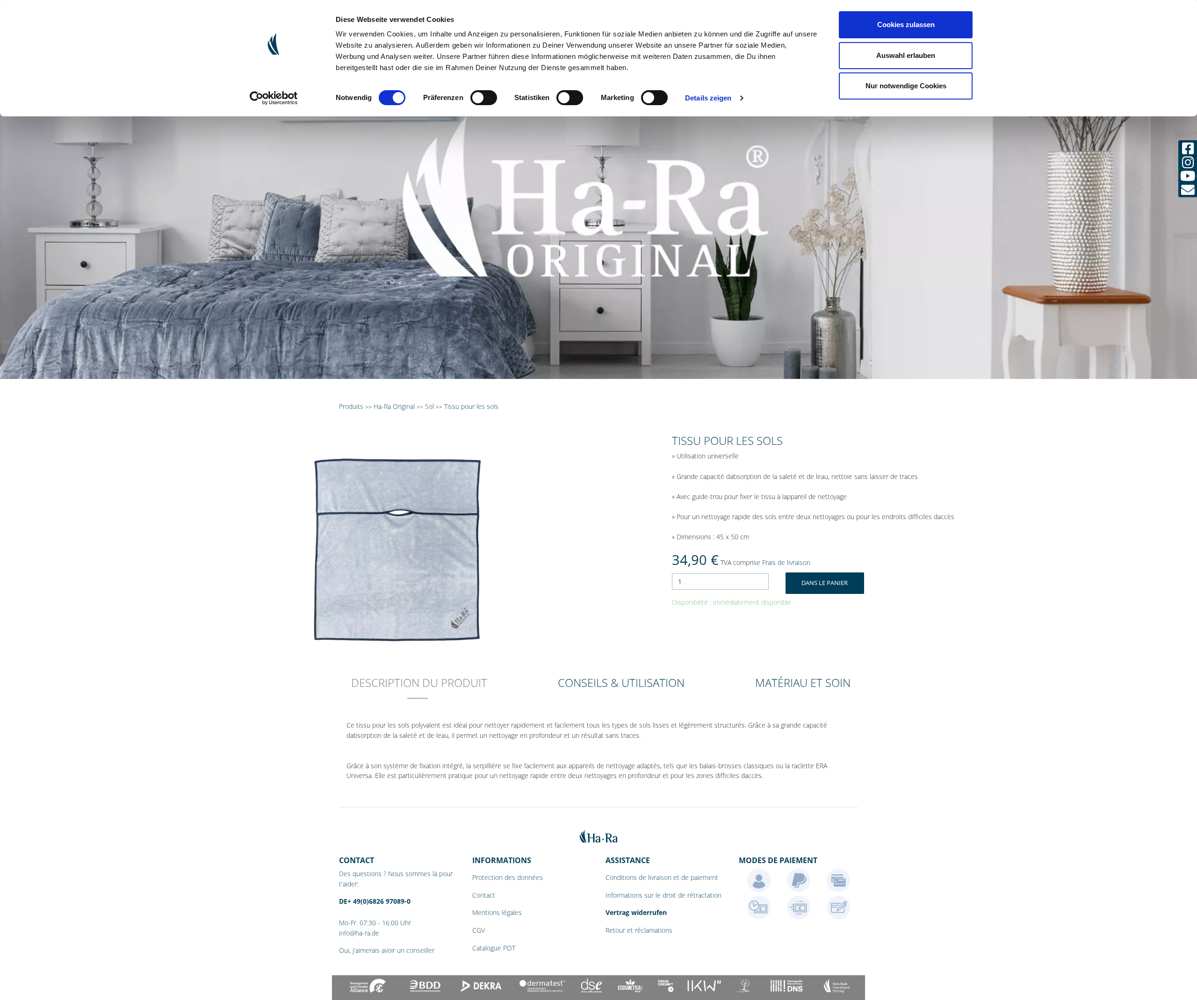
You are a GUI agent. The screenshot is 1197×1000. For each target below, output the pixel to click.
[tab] (419, 689)
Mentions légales (497, 912)
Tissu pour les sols (471, 406)
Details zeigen (708, 98)
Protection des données (507, 877)
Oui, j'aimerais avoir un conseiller (386, 950)
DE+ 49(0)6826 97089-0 (375, 901)
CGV (478, 930)
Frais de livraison (786, 562)
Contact (483, 895)
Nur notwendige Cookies (905, 86)
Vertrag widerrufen (636, 912)
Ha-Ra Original (395, 406)
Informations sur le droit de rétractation (663, 895)
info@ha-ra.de (359, 933)
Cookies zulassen (906, 25)
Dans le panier (824, 583)
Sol (429, 406)
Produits (351, 406)
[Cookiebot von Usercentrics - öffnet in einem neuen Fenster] (274, 98)
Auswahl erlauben (905, 55)
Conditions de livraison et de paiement (662, 877)
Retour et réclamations (639, 930)
